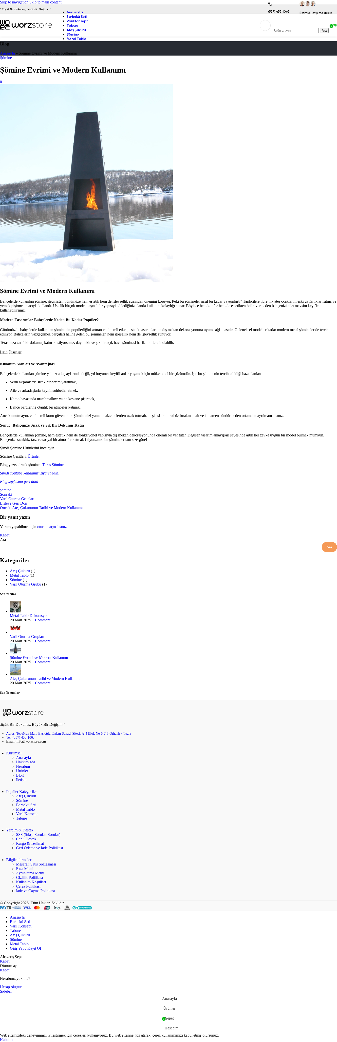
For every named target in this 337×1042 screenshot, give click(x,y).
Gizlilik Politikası (29, 877)
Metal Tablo (19, 575)
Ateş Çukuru (20, 571)
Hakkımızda (25, 762)
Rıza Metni (24, 868)
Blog (20, 775)
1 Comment (41, 620)
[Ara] (301, 23)
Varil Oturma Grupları (27, 636)
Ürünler (34, 456)
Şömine (6, 58)
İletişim (21, 780)
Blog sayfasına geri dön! (19, 481)
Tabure (21, 818)
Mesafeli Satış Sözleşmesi (36, 864)
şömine (5, 490)
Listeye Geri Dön (13, 503)
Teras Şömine (53, 465)
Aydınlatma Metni (30, 873)
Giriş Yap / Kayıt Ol (25, 948)
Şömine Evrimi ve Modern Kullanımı (39, 657)
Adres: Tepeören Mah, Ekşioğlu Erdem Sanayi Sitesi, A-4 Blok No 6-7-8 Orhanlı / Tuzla (68, 733)
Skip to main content (45, 2)
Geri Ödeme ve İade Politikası (39, 848)
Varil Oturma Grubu (25, 584)
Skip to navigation (14, 2)
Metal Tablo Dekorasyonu (30, 615)
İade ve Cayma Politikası (35, 891)
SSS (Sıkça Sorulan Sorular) (38, 834)
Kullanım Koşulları (31, 882)
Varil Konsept (26, 814)
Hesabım (23, 766)
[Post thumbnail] (15, 611)
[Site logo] (26, 29)
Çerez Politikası (28, 886)
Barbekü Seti (26, 805)
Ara (3, 539)
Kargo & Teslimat (30, 843)
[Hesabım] (265, 25)
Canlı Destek (26, 839)
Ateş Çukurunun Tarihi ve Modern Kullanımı (45, 678)
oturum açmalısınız (52, 527)
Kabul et (6, 1040)
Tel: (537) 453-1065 (20, 737)
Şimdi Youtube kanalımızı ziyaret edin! (29, 473)
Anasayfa (7, 53)
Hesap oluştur (10, 987)
